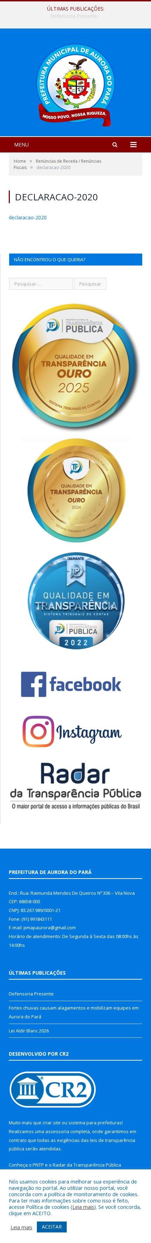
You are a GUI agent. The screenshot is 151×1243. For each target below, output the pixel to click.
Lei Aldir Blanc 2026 (29, 1030)
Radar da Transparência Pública (87, 1165)
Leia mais (83, 1206)
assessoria (57, 1131)
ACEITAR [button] (52, 1226)
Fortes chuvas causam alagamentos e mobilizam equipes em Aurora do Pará (77, 16)
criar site (51, 1122)
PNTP (38, 1165)
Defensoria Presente (31, 994)
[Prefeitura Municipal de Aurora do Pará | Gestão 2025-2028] (75, 83)
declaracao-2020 (28, 217)
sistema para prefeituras (95, 1122)
